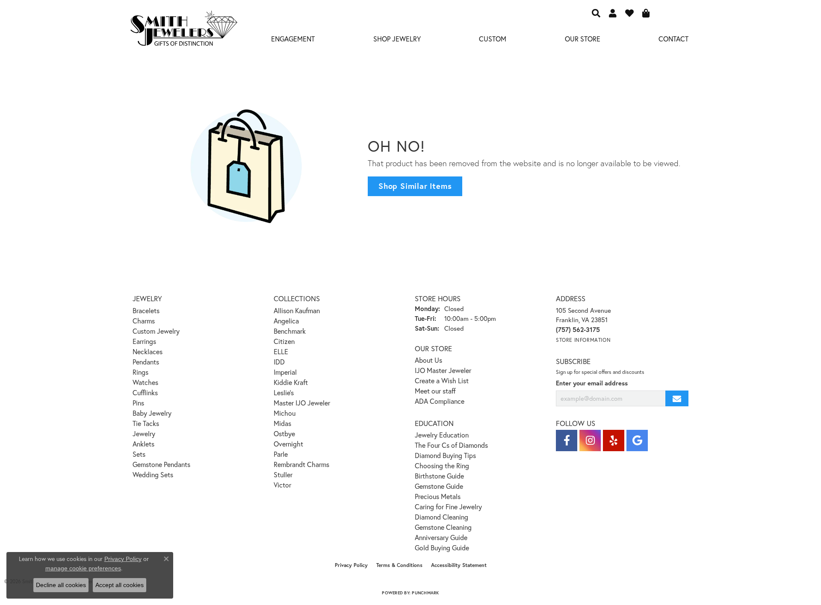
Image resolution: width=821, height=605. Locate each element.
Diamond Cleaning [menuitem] (441, 516)
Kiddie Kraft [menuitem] (291, 382)
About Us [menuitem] (428, 359)
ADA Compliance (439, 400)
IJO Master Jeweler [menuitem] (443, 370)
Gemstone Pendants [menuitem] (161, 464)
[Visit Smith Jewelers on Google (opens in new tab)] (637, 440)
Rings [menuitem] (140, 371)
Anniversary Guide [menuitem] (441, 537)
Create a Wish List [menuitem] (442, 380)
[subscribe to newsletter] (676, 398)
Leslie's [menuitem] (284, 392)
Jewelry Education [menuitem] (442, 434)
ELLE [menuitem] (281, 351)
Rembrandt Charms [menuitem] (301, 464)
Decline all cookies (61, 585)
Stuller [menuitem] (283, 474)
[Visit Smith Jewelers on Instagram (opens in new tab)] (590, 440)
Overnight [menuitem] (288, 443)
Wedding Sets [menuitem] (153, 474)
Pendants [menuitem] (146, 361)
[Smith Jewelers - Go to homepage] (183, 31)
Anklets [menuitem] (143, 443)
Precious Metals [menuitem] (438, 496)
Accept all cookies (119, 585)
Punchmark (425, 593)
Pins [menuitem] (138, 402)
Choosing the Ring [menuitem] (442, 465)
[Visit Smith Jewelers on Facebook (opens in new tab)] (566, 440)
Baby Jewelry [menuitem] (152, 412)
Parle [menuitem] (281, 453)
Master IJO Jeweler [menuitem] (302, 402)
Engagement (293, 38)
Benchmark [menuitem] (290, 330)
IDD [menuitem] (279, 361)
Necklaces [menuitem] (147, 351)
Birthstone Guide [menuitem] (439, 475)
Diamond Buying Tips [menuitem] (445, 455)
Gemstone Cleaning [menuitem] (443, 527)
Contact (673, 38)
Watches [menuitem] (145, 382)
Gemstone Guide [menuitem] (439, 486)
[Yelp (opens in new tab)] (613, 440)
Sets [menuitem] (139, 453)
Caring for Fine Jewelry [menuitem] (448, 506)
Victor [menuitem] (282, 484)
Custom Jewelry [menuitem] (156, 330)
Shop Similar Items (415, 186)
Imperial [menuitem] (285, 371)
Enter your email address (592, 383)
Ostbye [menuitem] (284, 433)
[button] (596, 12)
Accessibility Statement (459, 565)
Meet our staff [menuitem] (435, 390)
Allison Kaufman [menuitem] (297, 310)
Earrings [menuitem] (144, 341)
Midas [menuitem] (282, 423)
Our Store (582, 38)
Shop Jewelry (397, 38)
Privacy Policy (351, 565)
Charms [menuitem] (144, 320)
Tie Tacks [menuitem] (146, 423)
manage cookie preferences (83, 568)
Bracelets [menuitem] (146, 310)
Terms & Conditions (399, 565)
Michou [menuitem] (284, 412)
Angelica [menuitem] (286, 320)
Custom (492, 38)
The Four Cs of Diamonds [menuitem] (451, 445)
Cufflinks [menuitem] (145, 392)
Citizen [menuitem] (284, 341)
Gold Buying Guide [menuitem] (442, 547)
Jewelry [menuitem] (144, 433)
